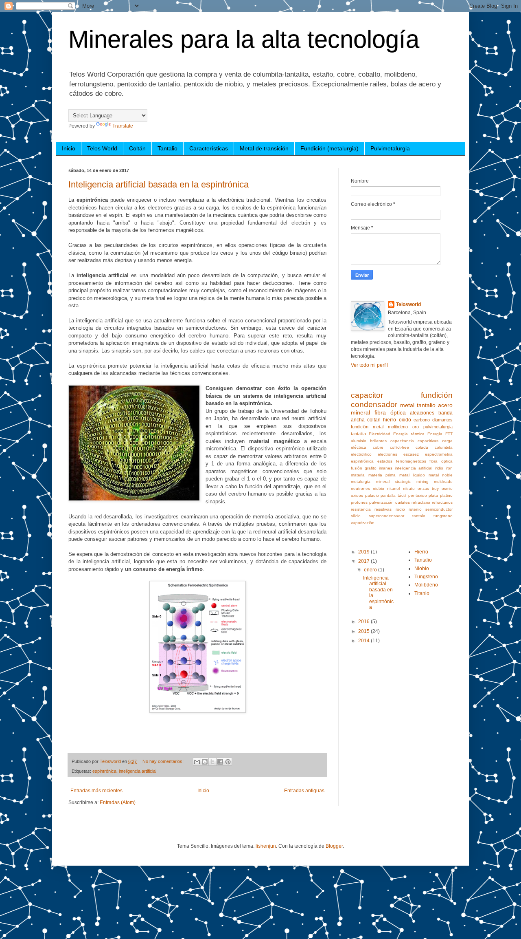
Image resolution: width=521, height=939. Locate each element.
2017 (364, 561)
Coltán (137, 148)
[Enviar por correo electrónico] (197, 762)
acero (445, 405)
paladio (372, 495)
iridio (439, 468)
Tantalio (167, 148)
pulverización (381, 502)
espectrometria (439, 454)
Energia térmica (408, 434)
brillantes (378, 441)
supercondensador (386, 516)
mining (422, 481)
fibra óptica (390, 412)
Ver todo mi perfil (369, 365)
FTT (449, 434)
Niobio (421, 568)
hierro (389, 420)
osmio (447, 488)
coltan (374, 420)
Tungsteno (426, 577)
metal (407, 405)
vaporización (362, 522)
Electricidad (379, 434)
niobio (378, 488)
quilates (402, 502)
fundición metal (367, 426)
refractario (421, 502)
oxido (405, 420)
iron (449, 468)
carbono (422, 419)
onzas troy (428, 488)
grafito (371, 468)
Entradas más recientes (96, 791)
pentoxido (417, 495)
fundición (437, 395)
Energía (434, 434)
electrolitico (361, 454)
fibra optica (441, 461)
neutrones (360, 488)
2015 (364, 631)
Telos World (102, 148)
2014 (364, 641)
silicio (356, 516)
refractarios (442, 502)
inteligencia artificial (137, 771)
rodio (400, 509)
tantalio (426, 405)
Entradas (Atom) (118, 802)
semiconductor (439, 509)
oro (415, 426)
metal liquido (412, 475)
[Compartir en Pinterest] (228, 762)
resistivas (383, 509)
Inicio (68, 148)
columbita (444, 447)
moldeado (443, 481)
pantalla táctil (393, 495)
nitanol (393, 488)
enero (371, 570)
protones (359, 502)
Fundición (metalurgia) (329, 148)
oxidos (357, 495)
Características (208, 148)
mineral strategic (393, 481)
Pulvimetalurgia (390, 148)
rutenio (415, 509)
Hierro (421, 552)
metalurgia (360, 481)
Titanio (421, 593)
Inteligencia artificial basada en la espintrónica (158, 184)
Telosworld (408, 304)
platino (446, 495)
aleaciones (422, 413)
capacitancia (402, 441)
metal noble (441, 475)
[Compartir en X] (212, 762)
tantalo (418, 516)
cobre (378, 447)
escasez (411, 454)
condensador (374, 404)
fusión (356, 468)
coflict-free (399, 447)
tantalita (358, 433)
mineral (360, 412)
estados (384, 461)
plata (433, 495)
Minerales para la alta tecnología (243, 39)
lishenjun (266, 846)
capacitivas (428, 441)
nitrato (409, 488)
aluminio (358, 441)
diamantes (442, 419)
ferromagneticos (411, 461)
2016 (364, 621)
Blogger (334, 846)
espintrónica (104, 771)
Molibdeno (426, 585)
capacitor (367, 395)
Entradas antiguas (304, 791)
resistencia (361, 509)
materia (358, 475)
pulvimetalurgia (438, 426)
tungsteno (443, 516)
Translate (122, 126)
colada (422, 447)
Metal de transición (264, 148)
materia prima (382, 475)
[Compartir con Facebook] (220, 762)
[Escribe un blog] (205, 762)
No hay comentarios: (163, 761)
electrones (387, 454)
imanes (385, 468)
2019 (364, 552)
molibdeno (398, 426)
